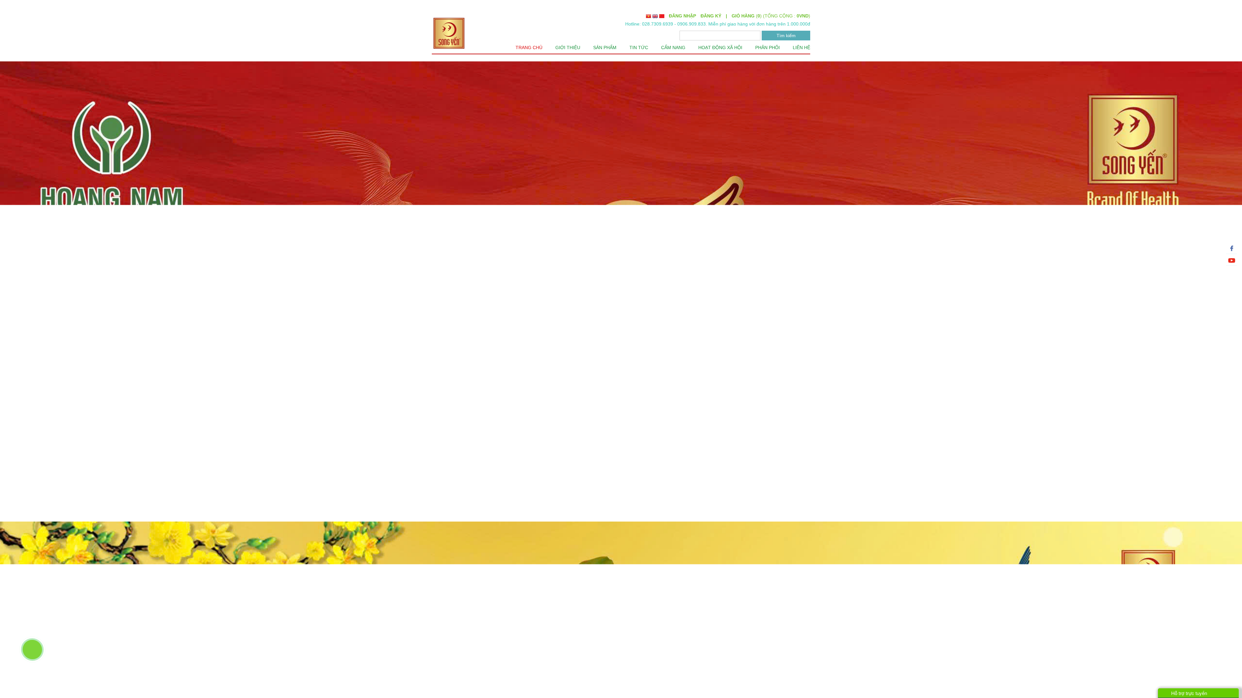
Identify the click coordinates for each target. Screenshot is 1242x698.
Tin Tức (640, 48)
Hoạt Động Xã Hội (722, 48)
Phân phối (769, 48)
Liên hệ (802, 48)
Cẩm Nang (674, 48)
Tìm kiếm (786, 35)
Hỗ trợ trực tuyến (1188, 693)
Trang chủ (534, 48)
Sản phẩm (607, 48)
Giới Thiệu (571, 48)
